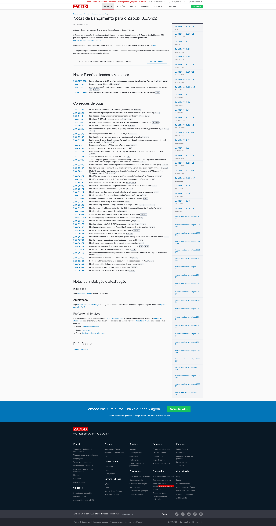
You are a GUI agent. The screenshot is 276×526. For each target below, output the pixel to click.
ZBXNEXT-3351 (80, 218)
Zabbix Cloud (111, 461)
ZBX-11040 (78, 160)
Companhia (158, 471)
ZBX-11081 (78, 211)
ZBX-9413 (78, 202)
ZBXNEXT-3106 (80, 81)
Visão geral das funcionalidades (85, 455)
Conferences (181, 453)
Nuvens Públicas (112, 479)
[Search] (168, 2)
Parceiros (157, 444)
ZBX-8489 (78, 182)
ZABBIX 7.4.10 (183, 186)
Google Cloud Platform (113, 491)
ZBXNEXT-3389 (80, 92)
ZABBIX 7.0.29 (183, 49)
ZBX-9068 (78, 125)
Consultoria (133, 456)
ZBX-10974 (78, 176)
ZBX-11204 (78, 113)
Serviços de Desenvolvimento (93, 333)
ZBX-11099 (78, 198)
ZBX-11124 (78, 192)
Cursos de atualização (138, 484)
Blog (178, 476)
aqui (154, 45)
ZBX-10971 (78, 243)
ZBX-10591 (78, 264)
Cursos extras (134, 487)
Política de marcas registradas (160, 498)
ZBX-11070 (78, 165)
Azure (106, 488)
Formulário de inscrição (162, 463)
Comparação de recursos (114, 453)
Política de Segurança (82, 522)
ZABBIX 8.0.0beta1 (185, 178)
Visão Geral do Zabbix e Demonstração (82, 450)
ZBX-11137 (78, 137)
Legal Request (138, 522)
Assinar (164, 514)
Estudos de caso (79, 496)
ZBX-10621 (78, 230)
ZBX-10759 (78, 240)
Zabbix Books (181, 498)
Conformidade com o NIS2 (83, 500)
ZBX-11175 (78, 134)
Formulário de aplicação (138, 491)
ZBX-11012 (78, 258)
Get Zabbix (197, 6)
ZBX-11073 (78, 224)
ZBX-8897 (78, 145)
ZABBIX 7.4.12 (183, 95)
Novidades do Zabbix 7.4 (83, 466)
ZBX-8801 (78, 171)
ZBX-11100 (78, 205)
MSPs (150, 2)
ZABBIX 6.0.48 (183, 57)
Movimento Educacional (185, 491)
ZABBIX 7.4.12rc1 (184, 117)
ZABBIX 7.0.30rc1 (184, 34)
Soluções (78, 488)
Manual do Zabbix (84, 293)
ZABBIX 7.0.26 (183, 193)
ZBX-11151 (78, 140)
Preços (108, 444)
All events (180, 466)
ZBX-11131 (78, 151)
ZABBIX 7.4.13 (183, 41)
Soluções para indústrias (82, 493)
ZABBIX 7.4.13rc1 (184, 64)
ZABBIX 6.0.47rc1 (184, 133)
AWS (106, 484)
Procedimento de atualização (88, 304)
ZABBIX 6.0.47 (183, 110)
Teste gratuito (109, 474)
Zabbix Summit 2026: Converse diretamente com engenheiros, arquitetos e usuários (116, 2)
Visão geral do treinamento (139, 476)
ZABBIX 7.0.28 (183, 102)
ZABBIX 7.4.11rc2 (184, 155)
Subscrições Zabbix (112, 449)
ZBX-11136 (78, 84)
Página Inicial (77, 14)
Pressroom (157, 489)
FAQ (106, 456)
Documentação (79, 482)
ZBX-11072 (78, 208)
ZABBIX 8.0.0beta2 (185, 87)
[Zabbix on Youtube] (201, 514)
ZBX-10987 (78, 267)
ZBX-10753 (78, 253)
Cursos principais (136, 480)
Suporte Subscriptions (90, 327)
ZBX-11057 (78, 168)
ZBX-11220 (78, 110)
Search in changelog (157, 61)
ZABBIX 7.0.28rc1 (184, 125)
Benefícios (108, 467)
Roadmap (77, 479)
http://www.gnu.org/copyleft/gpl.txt (87, 40)
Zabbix (80, 6)
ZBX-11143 (78, 156)
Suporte (132, 449)
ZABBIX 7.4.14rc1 (184, 26)
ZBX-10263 (78, 227)
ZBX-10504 (78, 261)
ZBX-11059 (78, 221)
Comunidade (158, 2)
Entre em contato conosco (163, 476)
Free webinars (181, 462)
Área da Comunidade (184, 494)
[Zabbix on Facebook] (183, 514)
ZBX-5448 (78, 116)
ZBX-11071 (78, 189)
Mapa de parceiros (160, 460)
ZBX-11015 (78, 249)
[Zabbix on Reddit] (189, 514)
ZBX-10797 (78, 270)
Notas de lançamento (99, 14)
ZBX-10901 (78, 214)
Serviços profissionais (114, 318)
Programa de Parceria (161, 449)
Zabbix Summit (182, 449)
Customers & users (160, 493)
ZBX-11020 (78, 179)
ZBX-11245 (78, 129)
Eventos (180, 444)
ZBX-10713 (78, 237)
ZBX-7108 (78, 122)
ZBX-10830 (78, 186)
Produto (77, 444)
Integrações (78, 458)
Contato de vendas (143, 321)
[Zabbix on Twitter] (177, 514)
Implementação (135, 460)
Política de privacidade (100, 522)
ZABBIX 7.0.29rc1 (184, 72)
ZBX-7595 (78, 119)
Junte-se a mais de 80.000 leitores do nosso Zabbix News (96, 514)
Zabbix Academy (136, 494)
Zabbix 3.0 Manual (80, 350)
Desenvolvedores (183, 484)
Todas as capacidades (82, 462)
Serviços (133, 444)
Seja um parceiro (159, 453)
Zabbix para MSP (136, 453)
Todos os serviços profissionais (136, 464)
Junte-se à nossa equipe (163, 485)
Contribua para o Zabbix (185, 487)
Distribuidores (158, 456)
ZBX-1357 (78, 87)
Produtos (87, 14)
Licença (76, 475)
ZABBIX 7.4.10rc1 (184, 208)
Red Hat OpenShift (111, 495)
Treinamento (86, 330)
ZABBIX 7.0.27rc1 (184, 170)
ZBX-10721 (78, 246)
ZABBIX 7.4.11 (183, 140)
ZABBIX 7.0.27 (183, 148)
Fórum (178, 480)
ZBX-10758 (78, 148)
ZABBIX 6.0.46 (183, 201)
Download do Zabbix (178, 409)
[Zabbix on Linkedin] (195, 514)
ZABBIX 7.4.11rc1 (184, 163)
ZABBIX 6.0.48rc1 (184, 79)
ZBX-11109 (78, 195)
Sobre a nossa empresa (162, 480)
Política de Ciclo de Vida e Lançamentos (83, 470)
